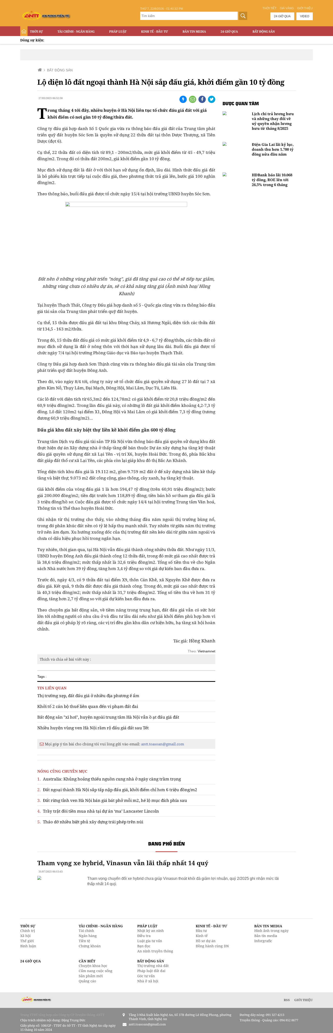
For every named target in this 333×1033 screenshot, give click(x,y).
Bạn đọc (143, 946)
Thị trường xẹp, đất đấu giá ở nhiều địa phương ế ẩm (88, 695)
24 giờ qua (282, 16)
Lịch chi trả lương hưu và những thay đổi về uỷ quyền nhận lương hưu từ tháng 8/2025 (273, 121)
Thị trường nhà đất (153, 965)
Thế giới (27, 941)
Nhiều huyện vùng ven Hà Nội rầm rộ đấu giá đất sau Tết (93, 728)
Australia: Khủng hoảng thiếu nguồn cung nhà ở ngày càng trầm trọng (109, 779)
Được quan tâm (241, 103)
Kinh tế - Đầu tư (154, 31)
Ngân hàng (88, 935)
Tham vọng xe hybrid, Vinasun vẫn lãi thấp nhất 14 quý (122, 863)
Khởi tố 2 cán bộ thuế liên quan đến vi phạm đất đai (87, 706)
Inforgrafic (263, 941)
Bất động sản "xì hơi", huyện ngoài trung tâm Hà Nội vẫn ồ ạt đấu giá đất (108, 717)
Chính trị (27, 930)
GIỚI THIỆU (303, 1000)
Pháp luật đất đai (151, 970)
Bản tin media (265, 935)
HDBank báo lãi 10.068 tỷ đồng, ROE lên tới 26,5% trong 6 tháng (272, 179)
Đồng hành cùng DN (212, 946)
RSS (287, 1000)
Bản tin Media (194, 31)
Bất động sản (264, 31)
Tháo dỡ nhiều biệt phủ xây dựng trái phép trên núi (90, 822)
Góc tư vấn (146, 976)
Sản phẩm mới (91, 976)
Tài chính (86, 930)
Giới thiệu (305, 8)
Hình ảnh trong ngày (271, 930)
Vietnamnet (206, 651)
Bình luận (28, 946)
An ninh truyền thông (155, 951)
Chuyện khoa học (93, 965)
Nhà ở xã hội (147, 981)
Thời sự (36, 31)
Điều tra (144, 935)
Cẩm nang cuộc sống (95, 970)
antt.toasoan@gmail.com (162, 744)
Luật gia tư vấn (149, 941)
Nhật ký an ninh (150, 930)
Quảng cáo (87, 981)
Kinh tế (202, 935)
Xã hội (25, 935)
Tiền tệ (84, 941)
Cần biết (87, 961)
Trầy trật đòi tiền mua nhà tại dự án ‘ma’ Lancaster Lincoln (98, 811)
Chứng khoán (90, 946)
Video (304, 16)
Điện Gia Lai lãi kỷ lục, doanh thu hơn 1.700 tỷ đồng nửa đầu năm (273, 149)
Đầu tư (201, 930)
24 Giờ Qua (229, 31)
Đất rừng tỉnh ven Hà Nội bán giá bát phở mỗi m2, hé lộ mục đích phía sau (112, 800)
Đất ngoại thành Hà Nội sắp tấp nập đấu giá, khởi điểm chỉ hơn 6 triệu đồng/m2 (117, 789)
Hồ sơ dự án (205, 941)
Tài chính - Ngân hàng (76, 31)
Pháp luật (118, 31)
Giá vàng (287, 8)
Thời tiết (269, 8)
